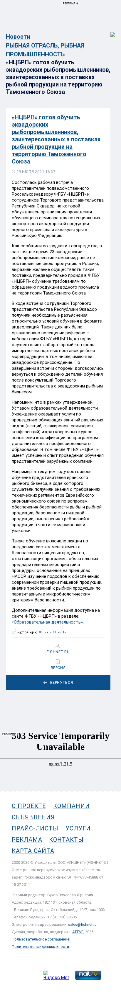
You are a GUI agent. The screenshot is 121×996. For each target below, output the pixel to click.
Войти (108, 31)
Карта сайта (33, 851)
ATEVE (77, 932)
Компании (71, 806)
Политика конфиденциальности (40, 946)
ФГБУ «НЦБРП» (52, 632)
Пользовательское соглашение (40, 939)
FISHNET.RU (58, 651)
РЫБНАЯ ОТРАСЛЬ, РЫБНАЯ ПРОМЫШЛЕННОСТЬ (45, 50)
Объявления (33, 817)
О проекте (29, 806)
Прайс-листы (35, 828)
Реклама (27, 839)
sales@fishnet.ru (82, 924)
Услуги (78, 828)
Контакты (66, 839)
